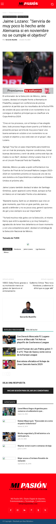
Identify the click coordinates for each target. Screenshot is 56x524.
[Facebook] (5, 45)
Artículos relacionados (13, 330)
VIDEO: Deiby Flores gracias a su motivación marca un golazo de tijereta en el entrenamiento (15, 287)
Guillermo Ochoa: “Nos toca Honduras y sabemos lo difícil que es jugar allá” (41, 285)
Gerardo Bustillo (11, 40)
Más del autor (32, 330)
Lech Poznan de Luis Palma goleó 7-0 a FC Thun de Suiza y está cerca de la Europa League (35, 352)
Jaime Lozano (28, 249)
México (6, 252)
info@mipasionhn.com (28, 504)
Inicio (4, 13)
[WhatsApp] (23, 45)
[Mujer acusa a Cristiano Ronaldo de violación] (9, 461)
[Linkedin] (24, 510)
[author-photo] (28, 313)
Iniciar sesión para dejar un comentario (28, 391)
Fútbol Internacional (16, 13)
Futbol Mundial (23, 17)
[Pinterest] (17, 45)
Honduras (17, 249)
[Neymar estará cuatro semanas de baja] (9, 449)
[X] (11, 45)
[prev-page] (4, 374)
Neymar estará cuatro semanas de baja (34, 446)
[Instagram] (17, 510)
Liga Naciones (40, 249)
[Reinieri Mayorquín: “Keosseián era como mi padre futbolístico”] (9, 424)
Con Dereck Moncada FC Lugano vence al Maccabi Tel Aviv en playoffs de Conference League (33, 339)
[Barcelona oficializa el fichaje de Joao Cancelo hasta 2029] (9, 364)
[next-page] (8, 374)
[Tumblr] (38, 510)
